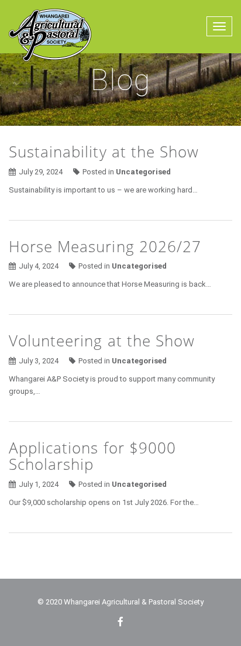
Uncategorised (143, 171)
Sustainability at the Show (104, 151)
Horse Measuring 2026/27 (105, 246)
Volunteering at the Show (102, 340)
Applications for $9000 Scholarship (92, 456)
